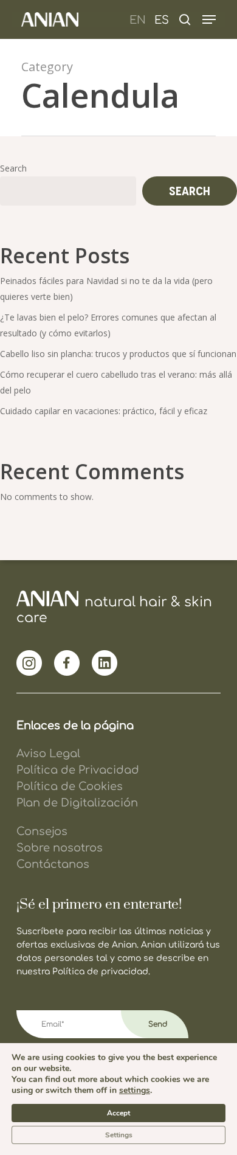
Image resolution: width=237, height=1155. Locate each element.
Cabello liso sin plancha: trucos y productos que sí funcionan (118, 353)
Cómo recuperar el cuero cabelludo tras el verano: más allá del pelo (116, 382)
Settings (118, 1135)
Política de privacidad (100, 971)
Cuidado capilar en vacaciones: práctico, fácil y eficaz (103, 411)
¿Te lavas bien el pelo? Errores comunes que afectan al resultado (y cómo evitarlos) (108, 325)
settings (134, 1090)
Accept (118, 1113)
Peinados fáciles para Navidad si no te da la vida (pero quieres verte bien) (106, 288)
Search (13, 168)
